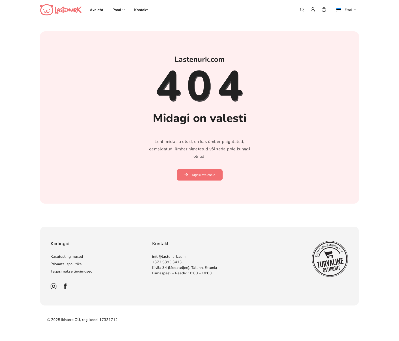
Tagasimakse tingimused (71, 271)
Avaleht (96, 9)
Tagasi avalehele (203, 175)
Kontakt (141, 9)
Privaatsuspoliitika (66, 264)
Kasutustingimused (67, 256)
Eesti (348, 10)
